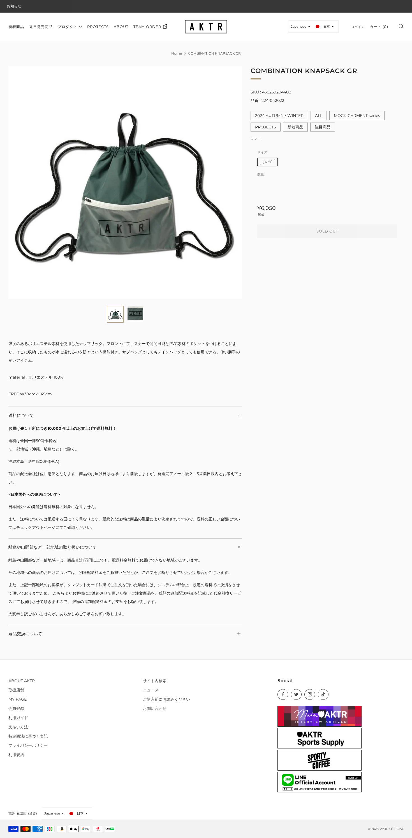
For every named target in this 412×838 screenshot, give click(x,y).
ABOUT (121, 26)
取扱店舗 (16, 690)
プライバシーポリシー (28, 745)
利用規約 (16, 754)
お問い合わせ (154, 708)
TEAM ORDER (147, 26)
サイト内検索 (154, 680)
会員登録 (16, 708)
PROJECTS (98, 26)
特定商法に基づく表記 (28, 736)
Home (176, 53)
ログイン (358, 27)
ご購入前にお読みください (166, 699)
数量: (261, 174)
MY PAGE (17, 699)
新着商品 (16, 26)
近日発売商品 (41, 26)
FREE (267, 161)
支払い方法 (18, 726)
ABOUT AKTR (21, 680)
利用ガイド (18, 717)
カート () (379, 26)
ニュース (151, 690)
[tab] (115, 314)
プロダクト (67, 26)
